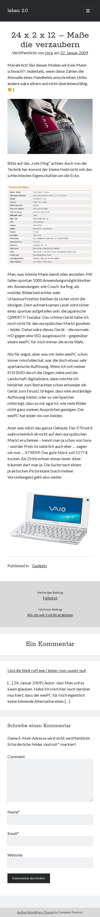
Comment (16, 756)
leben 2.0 (17, 11)
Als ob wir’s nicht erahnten (50, 614)
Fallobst (50, 597)
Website (15, 854)
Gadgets (39, 565)
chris (49, 52)
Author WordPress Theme (35, 912)
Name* (13, 811)
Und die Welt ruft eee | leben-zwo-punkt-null (46, 670)
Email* (13, 833)
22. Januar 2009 (74, 52)
